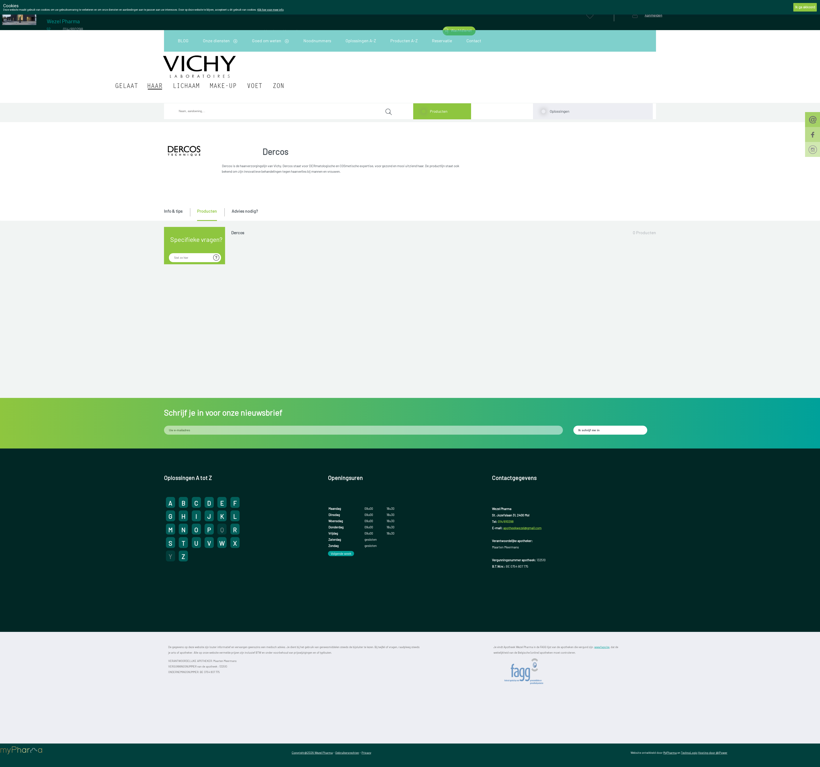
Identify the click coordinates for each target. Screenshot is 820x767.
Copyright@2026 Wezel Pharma (312, 752)
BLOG (183, 40)
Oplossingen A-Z (361, 40)
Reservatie (442, 40)
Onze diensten (216, 40)
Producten (438, 111)
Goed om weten (266, 40)
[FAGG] (529, 671)
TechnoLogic (689, 752)
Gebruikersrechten (347, 752)
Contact (473, 40)
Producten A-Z (404, 40)
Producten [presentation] (207, 210)
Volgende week (341, 553)
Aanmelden (653, 15)
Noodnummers (317, 40)
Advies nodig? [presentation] (245, 210)
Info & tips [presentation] (173, 210)
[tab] (176, 214)
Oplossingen (559, 111)
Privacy (366, 752)
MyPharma (670, 752)
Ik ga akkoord (805, 7)
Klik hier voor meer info (270, 9)
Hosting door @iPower (712, 752)
